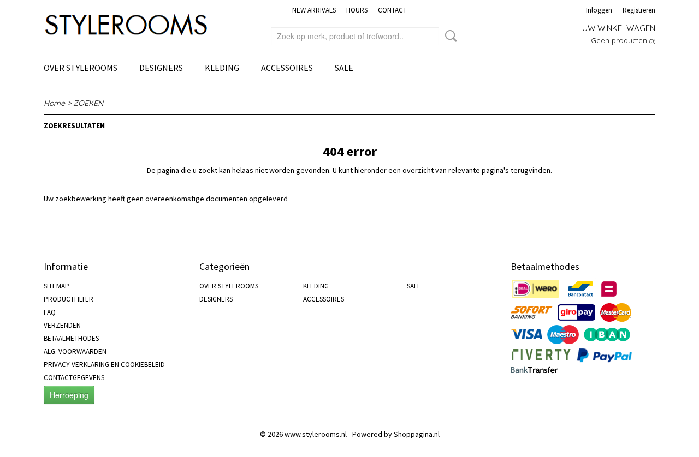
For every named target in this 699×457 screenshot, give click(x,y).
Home (54, 103)
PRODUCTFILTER (68, 299)
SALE (344, 67)
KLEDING (222, 67)
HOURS (357, 10)
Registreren (639, 10)
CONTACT (392, 10)
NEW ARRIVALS (314, 10)
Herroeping (69, 394)
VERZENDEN (62, 325)
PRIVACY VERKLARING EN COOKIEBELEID (104, 364)
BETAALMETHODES (71, 338)
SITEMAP (56, 286)
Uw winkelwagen (618, 28)
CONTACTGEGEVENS (74, 377)
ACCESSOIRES (287, 67)
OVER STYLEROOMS (80, 67)
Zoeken (449, 36)
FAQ (50, 312)
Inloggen (599, 10)
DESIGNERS (161, 67)
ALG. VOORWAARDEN (75, 351)
